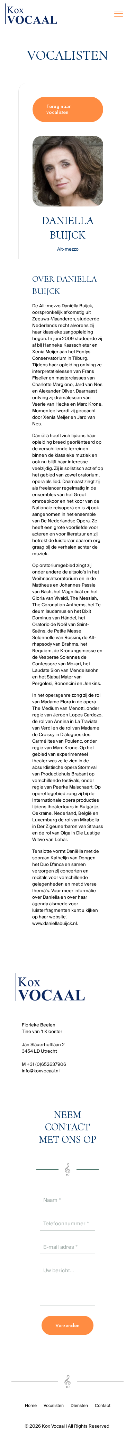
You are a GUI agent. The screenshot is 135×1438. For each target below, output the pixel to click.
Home (31, 1405)
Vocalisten (54, 1405)
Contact (102, 1405)
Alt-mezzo (68, 249)
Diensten (79, 1405)
